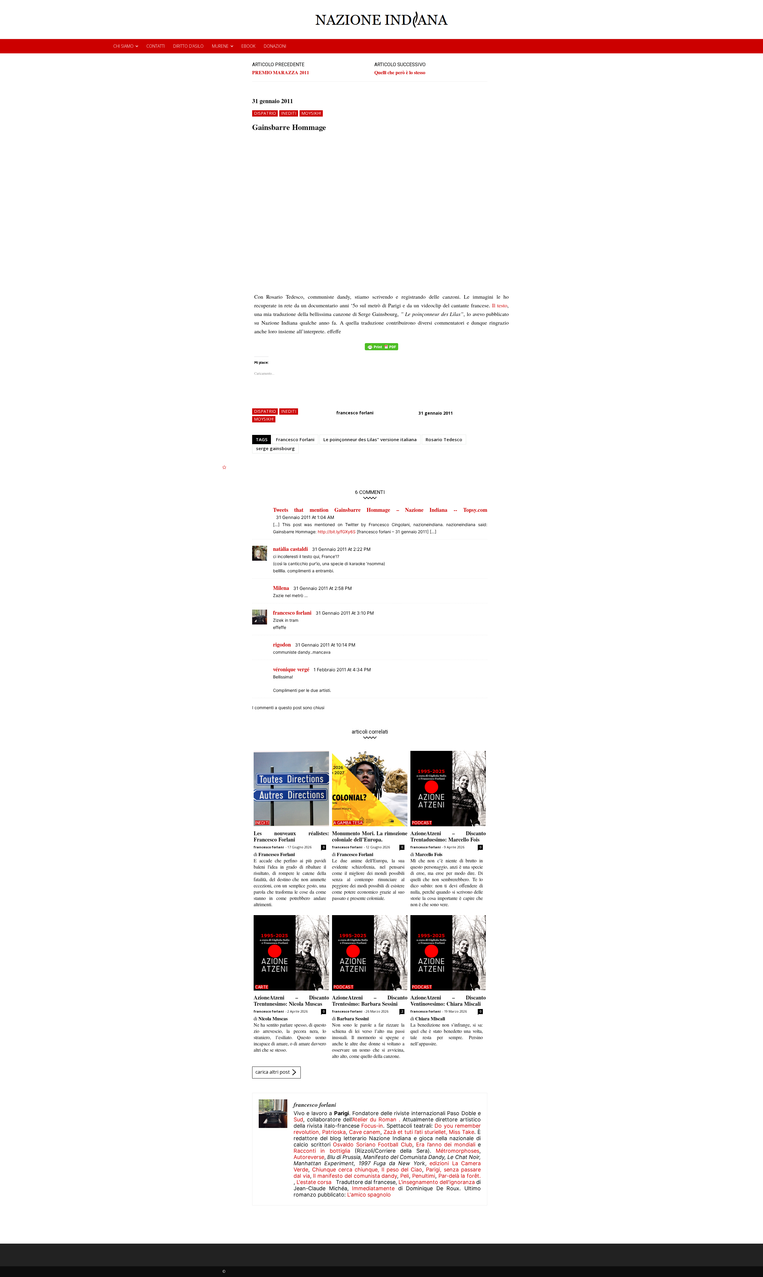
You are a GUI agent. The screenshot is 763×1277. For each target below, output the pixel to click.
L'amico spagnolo (369, 1194)
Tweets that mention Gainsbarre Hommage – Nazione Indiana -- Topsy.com (380, 510)
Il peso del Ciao (402, 1169)
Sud (298, 1119)
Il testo (499, 305)
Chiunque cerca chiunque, (345, 1169)
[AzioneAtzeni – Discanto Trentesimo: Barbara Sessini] (369, 953)
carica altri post (272, 1072)
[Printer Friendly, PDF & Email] (381, 350)
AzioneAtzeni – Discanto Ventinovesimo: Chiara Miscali (448, 1001)
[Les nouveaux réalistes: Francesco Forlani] (291, 788)
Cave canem (365, 1132)
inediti (288, 113)
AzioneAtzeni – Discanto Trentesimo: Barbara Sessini (369, 1001)
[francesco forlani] (273, 1149)
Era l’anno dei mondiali (445, 1144)
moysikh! (311, 113)
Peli (404, 1176)
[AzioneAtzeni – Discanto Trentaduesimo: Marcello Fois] (448, 788)
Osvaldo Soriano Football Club (372, 1144)
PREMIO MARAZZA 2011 (280, 72)
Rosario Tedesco (444, 439)
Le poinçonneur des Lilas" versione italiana (370, 439)
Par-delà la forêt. (459, 1176)
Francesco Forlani (295, 439)
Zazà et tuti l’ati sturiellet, (415, 1132)
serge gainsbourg (275, 448)
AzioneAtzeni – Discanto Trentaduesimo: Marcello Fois (448, 836)
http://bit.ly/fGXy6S (337, 531)
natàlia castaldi (290, 549)
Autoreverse (309, 1157)
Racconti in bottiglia (322, 1151)
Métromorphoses (457, 1151)
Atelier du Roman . (376, 1119)
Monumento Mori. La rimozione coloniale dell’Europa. (369, 836)
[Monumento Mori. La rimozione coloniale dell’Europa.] (369, 788)
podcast (422, 823)
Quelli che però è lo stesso (399, 72)
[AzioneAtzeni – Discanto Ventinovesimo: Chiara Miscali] (448, 953)
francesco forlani (354, 413)
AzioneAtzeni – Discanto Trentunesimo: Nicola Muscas (291, 1001)
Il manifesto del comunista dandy (355, 1176)
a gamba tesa (348, 823)
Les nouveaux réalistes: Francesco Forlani (291, 836)
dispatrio (265, 113)
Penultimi (423, 1176)
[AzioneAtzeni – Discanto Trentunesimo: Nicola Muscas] (291, 953)
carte (261, 987)
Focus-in (372, 1126)
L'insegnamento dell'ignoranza (436, 1182)
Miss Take (461, 1132)
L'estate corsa (314, 1182)
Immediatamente (373, 1188)
